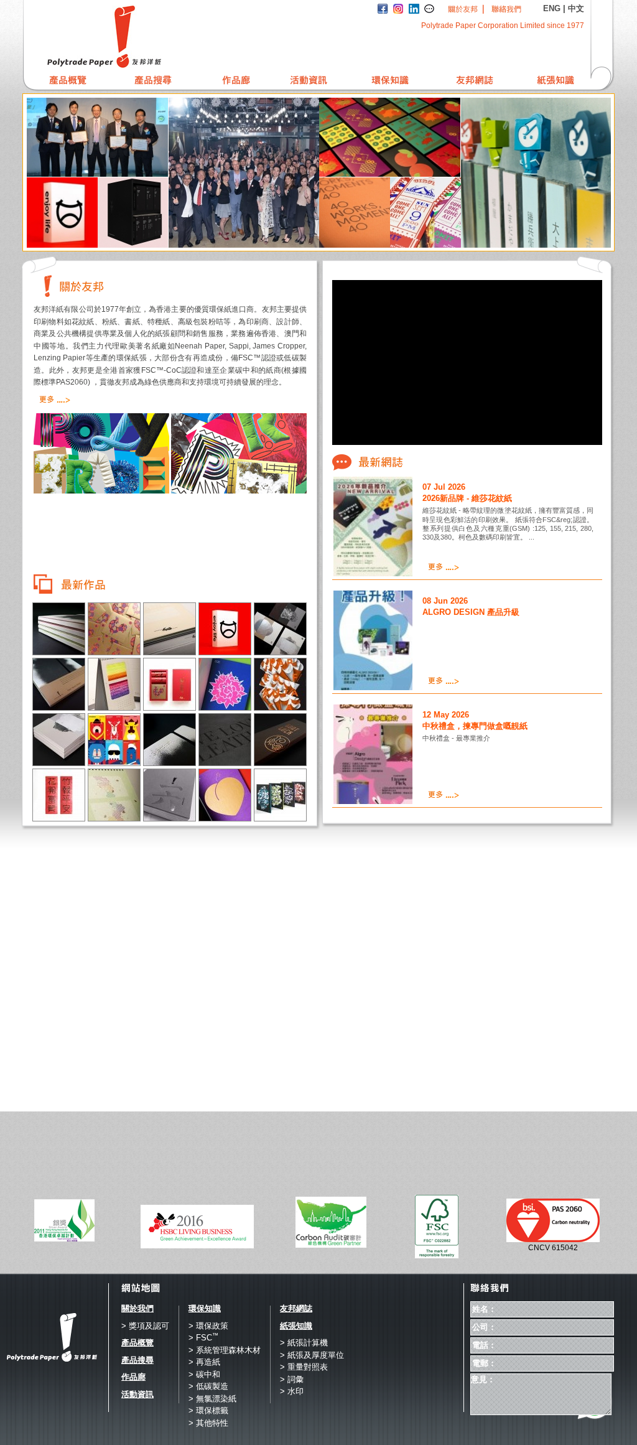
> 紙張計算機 (304, 1342)
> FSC (203, 1337)
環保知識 (204, 1308)
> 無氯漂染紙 (212, 1398)
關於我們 (137, 1308)
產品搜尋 (137, 1360)
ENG (551, 8)
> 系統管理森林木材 (224, 1350)
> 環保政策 (208, 1325)
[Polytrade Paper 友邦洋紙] (137, 37)
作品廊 (133, 1377)
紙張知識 (296, 1325)
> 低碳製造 (208, 1386)
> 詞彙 (292, 1379)
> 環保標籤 (208, 1410)
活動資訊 (137, 1394)
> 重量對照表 (304, 1367)
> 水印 (292, 1391)
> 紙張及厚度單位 (312, 1355)
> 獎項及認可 (145, 1325)
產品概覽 (137, 1342)
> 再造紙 (204, 1362)
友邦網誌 (296, 1308)
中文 (576, 8)
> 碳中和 (204, 1374)
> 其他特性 (208, 1423)
